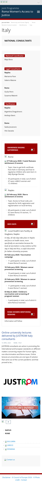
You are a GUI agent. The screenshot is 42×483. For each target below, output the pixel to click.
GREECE (10, 445)
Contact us (10, 459)
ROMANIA (11, 449)
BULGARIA (11, 441)
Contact (24, 480)
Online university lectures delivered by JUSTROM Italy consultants (17, 336)
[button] (21, 2)
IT (8, 422)
